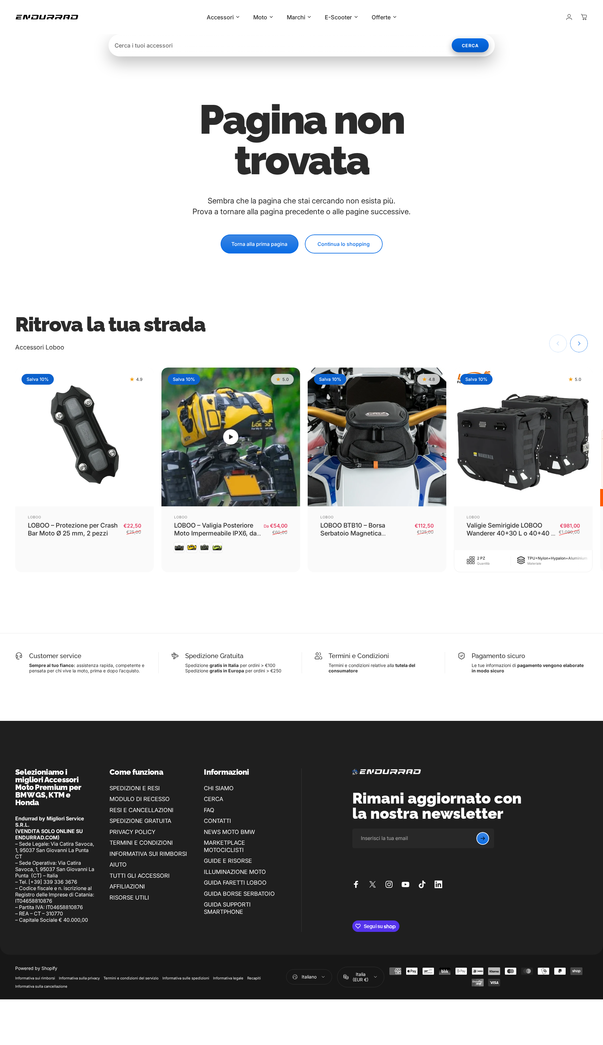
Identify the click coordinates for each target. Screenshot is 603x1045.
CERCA (213, 799)
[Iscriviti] (482, 838)
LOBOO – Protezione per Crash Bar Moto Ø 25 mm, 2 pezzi (73, 529)
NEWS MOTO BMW (229, 832)
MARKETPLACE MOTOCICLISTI (224, 846)
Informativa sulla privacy (79, 978)
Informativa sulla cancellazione (41, 986)
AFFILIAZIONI (127, 886)
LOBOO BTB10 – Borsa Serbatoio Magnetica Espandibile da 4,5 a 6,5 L (357, 533)
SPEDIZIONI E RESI (135, 788)
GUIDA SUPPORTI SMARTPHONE (227, 908)
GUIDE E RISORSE (228, 860)
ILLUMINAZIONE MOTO (235, 872)
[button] (230, 437)
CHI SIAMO (219, 788)
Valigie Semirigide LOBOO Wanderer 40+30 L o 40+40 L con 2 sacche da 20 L (511, 533)
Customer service (55, 656)
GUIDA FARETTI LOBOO (235, 882)
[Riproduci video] (230, 437)
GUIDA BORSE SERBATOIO (239, 893)
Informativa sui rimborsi (35, 978)
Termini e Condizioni (359, 656)
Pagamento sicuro (498, 656)
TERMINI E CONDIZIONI (141, 842)
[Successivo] (579, 343)
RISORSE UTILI (129, 897)
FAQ (209, 810)
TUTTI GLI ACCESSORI (140, 875)
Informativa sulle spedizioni (185, 978)
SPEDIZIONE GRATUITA (140, 820)
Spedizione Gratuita (214, 656)
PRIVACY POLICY (132, 832)
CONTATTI (217, 820)
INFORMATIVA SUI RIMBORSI (148, 853)
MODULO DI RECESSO (140, 799)
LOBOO (34, 517)
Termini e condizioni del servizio (131, 978)
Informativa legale (228, 978)
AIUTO (118, 864)
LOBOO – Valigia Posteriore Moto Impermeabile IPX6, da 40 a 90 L (215, 533)
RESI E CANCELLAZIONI (141, 810)
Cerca (470, 45)
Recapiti (254, 978)
